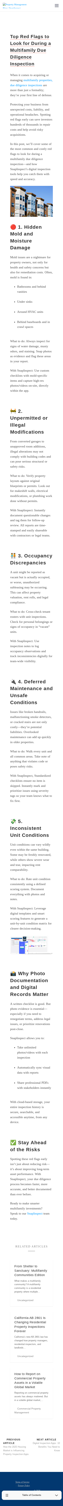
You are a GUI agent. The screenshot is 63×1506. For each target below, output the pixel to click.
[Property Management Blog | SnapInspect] (15, 5)
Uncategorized (25, 1300)
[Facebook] (35, 1481)
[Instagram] (43, 1486)
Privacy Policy (24, 1485)
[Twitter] (40, 1481)
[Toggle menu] (56, 5)
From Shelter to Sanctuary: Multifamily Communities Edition (30, 1271)
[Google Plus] (38, 1486)
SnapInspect (35, 1213)
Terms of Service (22, 1482)
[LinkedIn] (46, 1481)
